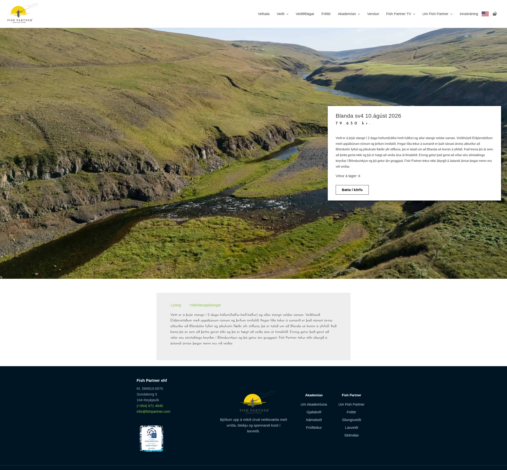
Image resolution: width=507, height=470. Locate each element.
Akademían (347, 14)
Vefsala (264, 14)
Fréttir (326, 14)
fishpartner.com (485, 13)
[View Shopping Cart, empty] (494, 14)
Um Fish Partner (435, 14)
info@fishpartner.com (153, 412)
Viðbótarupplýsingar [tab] (205, 305)
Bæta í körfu (352, 190)
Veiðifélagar (305, 14)
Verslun (373, 14)
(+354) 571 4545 (150, 406)
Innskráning (469, 14)
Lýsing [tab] (176, 305)
